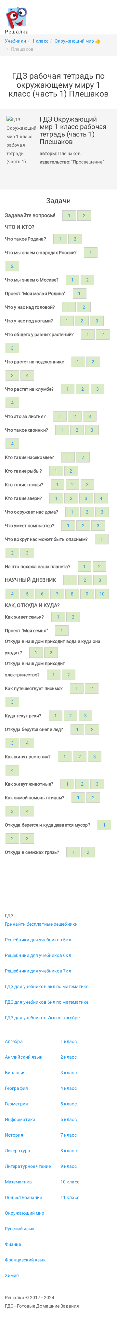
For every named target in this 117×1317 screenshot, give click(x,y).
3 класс (68, 1072)
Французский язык (25, 1259)
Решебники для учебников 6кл (38, 955)
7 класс (68, 1135)
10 (102, 593)
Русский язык (20, 1228)
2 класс (68, 1057)
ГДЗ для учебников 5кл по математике (47, 986)
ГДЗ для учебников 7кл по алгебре (42, 1017)
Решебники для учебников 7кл (38, 970)
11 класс (69, 1197)
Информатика (20, 1119)
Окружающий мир (24, 1213)
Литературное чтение (28, 1166)
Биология (15, 1072)
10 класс (69, 1181)
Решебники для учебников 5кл (38, 939)
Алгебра (14, 1041)
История (14, 1135)
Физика (13, 1244)
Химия (12, 1275)
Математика (18, 1181)
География (16, 1088)
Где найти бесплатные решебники (41, 924)
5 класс (68, 1103)
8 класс (68, 1150)
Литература (17, 1150)
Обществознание (23, 1197)
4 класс (68, 1088)
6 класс (68, 1119)
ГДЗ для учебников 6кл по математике (47, 1002)
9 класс (68, 1166)
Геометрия (16, 1103)
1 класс (68, 1041)
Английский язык (24, 1057)
